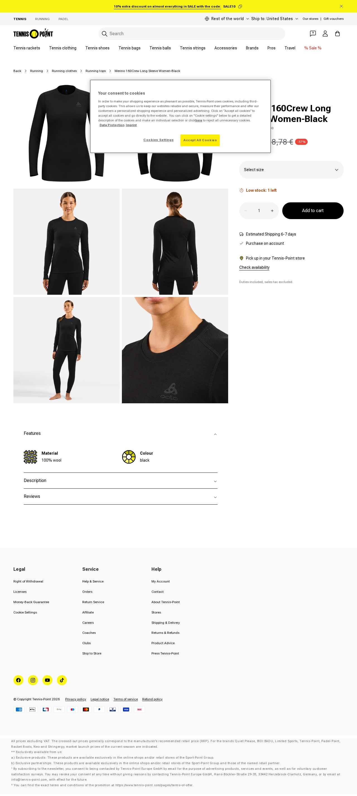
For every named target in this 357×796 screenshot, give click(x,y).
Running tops (96, 71)
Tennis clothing (62, 48)
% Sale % (313, 48)
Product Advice (163, 643)
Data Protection (112, 125)
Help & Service (92, 581)
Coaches (89, 633)
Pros (271, 48)
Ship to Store (91, 653)
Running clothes (64, 71)
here (198, 120)
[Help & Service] (313, 33)
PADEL (63, 19)
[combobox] (191, 33)
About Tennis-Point (165, 602)
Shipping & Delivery (165, 623)
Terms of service (126, 699)
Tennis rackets (26, 48)
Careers (88, 623)
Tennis (19, 19)
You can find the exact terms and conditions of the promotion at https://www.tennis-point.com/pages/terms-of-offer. (103, 785)
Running (42, 19)
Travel (289, 48)
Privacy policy (75, 699)
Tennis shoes (97, 48)
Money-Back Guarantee (31, 602)
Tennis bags (130, 48)
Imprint (131, 125)
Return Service (93, 602)
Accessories (225, 48)
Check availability (254, 267)
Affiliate (88, 612)
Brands (252, 48)
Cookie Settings (25, 612)
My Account (160, 581)
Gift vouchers (334, 19)
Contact (157, 592)
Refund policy (152, 699)
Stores (156, 612)
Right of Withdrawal (28, 581)
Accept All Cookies (200, 140)
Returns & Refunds (165, 633)
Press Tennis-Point (165, 653)
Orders (87, 592)
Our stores (310, 19)
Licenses (19, 592)
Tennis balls (160, 48)
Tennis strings (193, 48)
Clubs (86, 643)
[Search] (104, 34)
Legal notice (100, 699)
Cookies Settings (158, 140)
